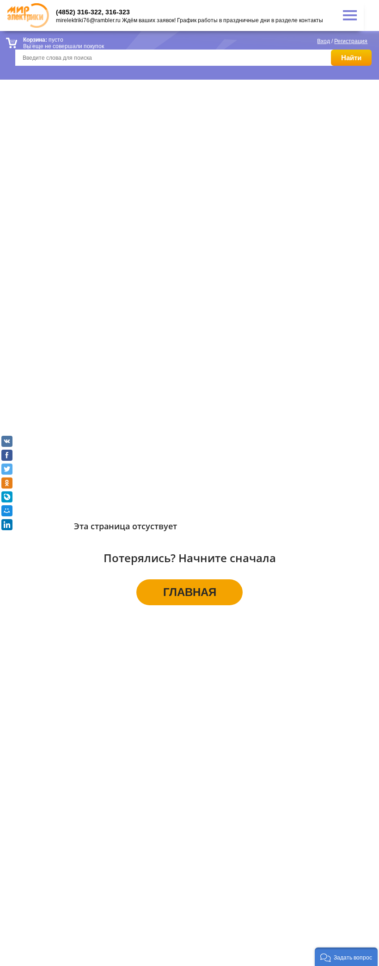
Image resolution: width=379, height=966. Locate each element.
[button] (346, 956)
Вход (323, 41)
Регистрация (350, 41)
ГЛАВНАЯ (189, 592)
